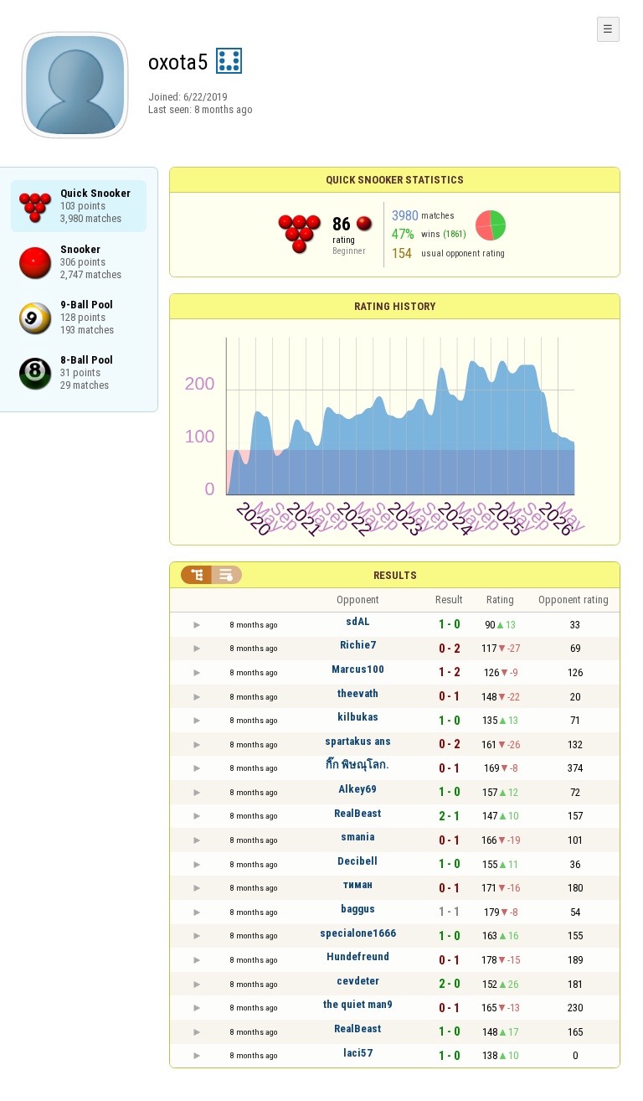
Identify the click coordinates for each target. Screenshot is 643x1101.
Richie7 (358, 644)
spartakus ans (358, 741)
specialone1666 (358, 933)
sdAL (358, 621)
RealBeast (357, 813)
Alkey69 (357, 789)
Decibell (357, 861)
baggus (358, 908)
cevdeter (358, 980)
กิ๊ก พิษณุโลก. (357, 764)
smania (357, 836)
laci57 (358, 1053)
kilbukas (357, 717)
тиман (358, 884)
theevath (357, 693)
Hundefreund (358, 956)
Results (395, 575)
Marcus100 (358, 669)
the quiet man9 (358, 1004)
